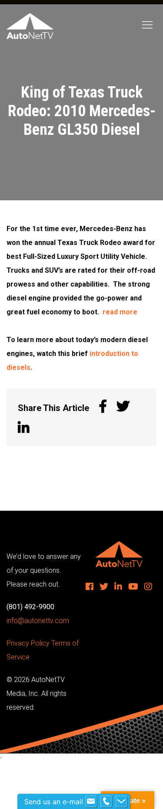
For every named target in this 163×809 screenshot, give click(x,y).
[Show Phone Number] (106, 802)
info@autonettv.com (38, 621)
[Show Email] (90, 802)
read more (120, 312)
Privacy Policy (28, 643)
